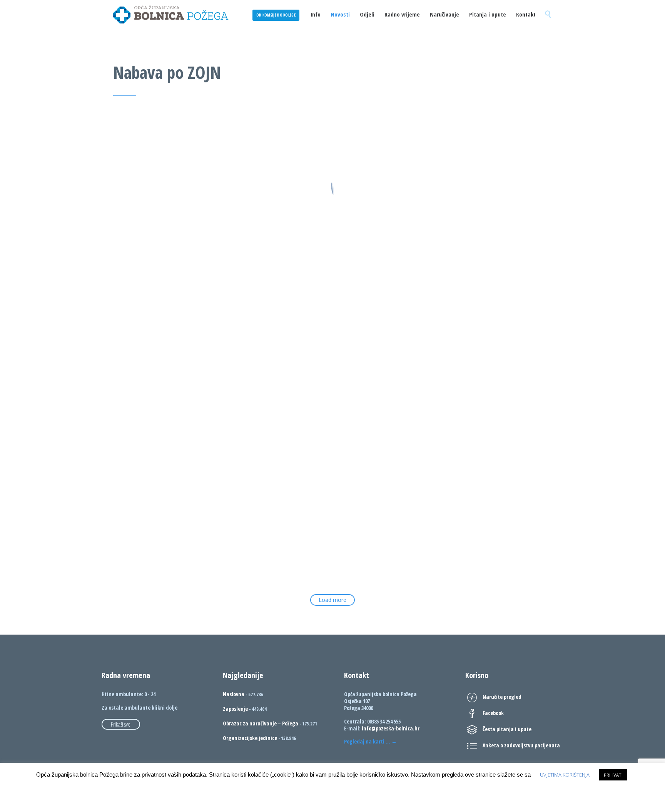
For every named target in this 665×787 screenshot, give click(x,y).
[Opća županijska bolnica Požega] (171, 14)
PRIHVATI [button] (613, 775)
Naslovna (233, 694)
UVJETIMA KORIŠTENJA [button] (565, 774)
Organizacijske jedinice (250, 738)
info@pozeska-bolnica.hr (390, 728)
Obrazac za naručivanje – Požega (260, 723)
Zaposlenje (235, 708)
